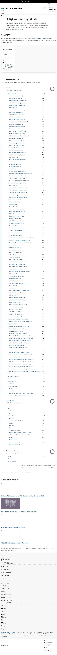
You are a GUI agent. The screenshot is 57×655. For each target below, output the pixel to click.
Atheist (9, 456)
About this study (18, 29)
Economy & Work (5, 588)
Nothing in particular (12, 461)
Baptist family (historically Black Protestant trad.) (19, 326)
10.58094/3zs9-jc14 (7, 550)
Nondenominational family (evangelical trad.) (18, 121)
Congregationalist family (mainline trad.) (17, 300)
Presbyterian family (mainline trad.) (16, 276)
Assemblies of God (13, 157)
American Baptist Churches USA (16, 250)
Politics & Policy (4, 566)
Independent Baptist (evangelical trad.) (17, 100)
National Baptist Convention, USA (16, 331)
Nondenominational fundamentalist (17, 126)
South (38, 38)
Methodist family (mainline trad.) (16, 254)
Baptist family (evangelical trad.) (16, 96)
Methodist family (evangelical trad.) (16, 114)
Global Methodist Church (14, 117)
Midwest (28, 38)
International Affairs (5, 569)
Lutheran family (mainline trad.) (15, 269)
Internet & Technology (6, 594)
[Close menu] (49, 4)
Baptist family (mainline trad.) (15, 247)
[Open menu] (44, 8)
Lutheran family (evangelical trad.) (16, 138)
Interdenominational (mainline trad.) (17, 264)
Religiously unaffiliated (12, 451)
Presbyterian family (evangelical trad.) (17, 147)
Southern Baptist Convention (15, 98)
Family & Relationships (6, 585)
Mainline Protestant (12, 245)
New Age (10, 437)
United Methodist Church (14, 257)
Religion (3, 578)
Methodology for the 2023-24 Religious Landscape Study (19, 512)
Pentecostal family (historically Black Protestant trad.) (20, 354)
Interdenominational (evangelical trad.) (17, 131)
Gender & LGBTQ (5, 584)
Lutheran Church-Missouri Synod (16, 140)
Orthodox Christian (12, 379)
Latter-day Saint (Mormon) (13, 376)
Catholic (9, 374)
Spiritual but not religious (14, 430)
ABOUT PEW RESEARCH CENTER (7, 632)
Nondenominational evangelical (16, 124)
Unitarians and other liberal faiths (16, 420)
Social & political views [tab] (27, 473)
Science (3, 591)
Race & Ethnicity (5, 575)
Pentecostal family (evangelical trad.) (17, 154)
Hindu (9, 413)
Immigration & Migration (6, 572)
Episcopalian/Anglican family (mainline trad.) (18, 283)
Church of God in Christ (14, 357)
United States (4, 40)
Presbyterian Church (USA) (15, 278)
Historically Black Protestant (14, 324)
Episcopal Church (13, 285)
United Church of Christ (14, 302)
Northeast (33, 38)
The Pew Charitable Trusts (48, 635)
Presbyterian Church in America (16, 150)
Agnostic (9, 458)
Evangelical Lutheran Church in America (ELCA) (19, 271)
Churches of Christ (13, 185)
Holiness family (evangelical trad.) (16, 199)
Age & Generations (5, 581)
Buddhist (9, 410)
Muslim (9, 408)
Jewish (9, 406)
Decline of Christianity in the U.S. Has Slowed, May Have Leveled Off (22, 496)
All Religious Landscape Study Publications (15, 543)
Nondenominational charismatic (16, 128)
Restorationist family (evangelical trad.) (17, 183)
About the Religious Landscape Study (13, 527)
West (43, 38)
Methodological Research (7, 600)
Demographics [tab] (4, 473)
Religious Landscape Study (14, 8)
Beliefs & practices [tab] (15, 473)
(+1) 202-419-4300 (5, 562)
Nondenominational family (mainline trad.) (18, 262)
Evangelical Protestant (12, 93)
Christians (9, 88)
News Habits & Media (6, 597)
